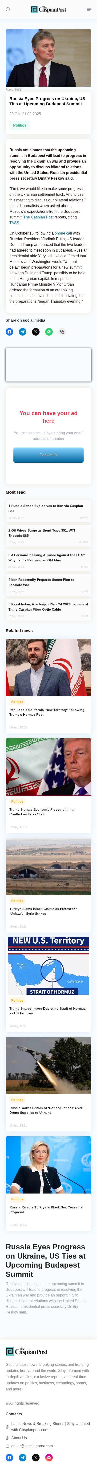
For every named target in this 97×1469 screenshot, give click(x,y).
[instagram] (49, 1457)
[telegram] (22, 332)
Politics (19, 125)
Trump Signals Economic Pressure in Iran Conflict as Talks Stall (42, 812)
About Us (19, 1438)
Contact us (48, 455)
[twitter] (36, 332)
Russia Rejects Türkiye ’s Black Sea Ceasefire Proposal (46, 1209)
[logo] (48, 9)
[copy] (62, 332)
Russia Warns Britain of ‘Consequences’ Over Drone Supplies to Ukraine (45, 1110)
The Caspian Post (38, 217)
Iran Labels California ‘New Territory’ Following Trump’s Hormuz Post (47, 712)
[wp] (49, 332)
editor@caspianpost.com (32, 1446)
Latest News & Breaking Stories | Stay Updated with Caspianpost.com (50, 1427)
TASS (14, 223)
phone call (63, 233)
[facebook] (9, 332)
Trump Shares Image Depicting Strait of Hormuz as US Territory (47, 1011)
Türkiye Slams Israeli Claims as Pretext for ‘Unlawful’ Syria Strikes (43, 911)
